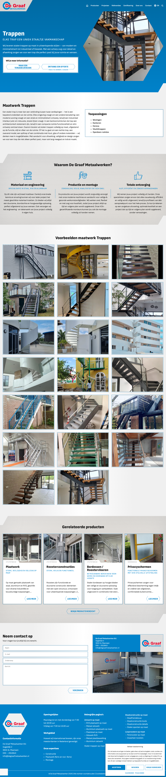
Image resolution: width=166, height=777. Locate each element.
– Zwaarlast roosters (134, 738)
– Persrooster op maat (135, 735)
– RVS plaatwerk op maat (95, 723)
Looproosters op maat (135, 732)
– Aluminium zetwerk (93, 741)
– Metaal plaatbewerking (95, 738)
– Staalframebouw (133, 718)
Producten (95, 6)
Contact (148, 6)
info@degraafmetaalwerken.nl (107, 648)
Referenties (116, 6)
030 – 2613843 (102, 645)
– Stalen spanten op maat (136, 727)
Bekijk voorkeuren (153, 767)
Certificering (128, 6)
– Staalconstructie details (136, 724)
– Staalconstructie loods (136, 721)
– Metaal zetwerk (91, 726)
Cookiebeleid (129, 773)
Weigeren (135, 767)
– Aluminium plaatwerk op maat (98, 729)
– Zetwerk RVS (90, 735)
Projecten (105, 6)
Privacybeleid (139, 773)
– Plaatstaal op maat (93, 732)
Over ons (139, 6)
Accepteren (116, 767)
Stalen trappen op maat (94, 746)
